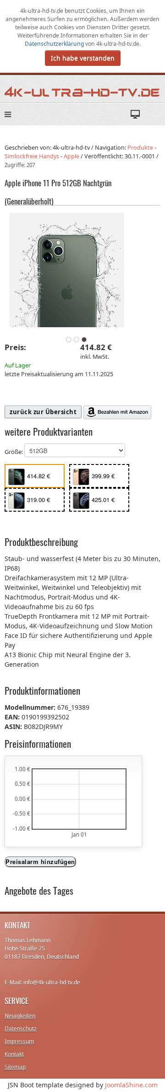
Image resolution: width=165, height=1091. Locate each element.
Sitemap (15, 1067)
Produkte (140, 147)
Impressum (19, 1041)
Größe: (14, 452)
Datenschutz (21, 1028)
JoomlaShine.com (131, 1084)
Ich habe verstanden (83, 58)
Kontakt (14, 1054)
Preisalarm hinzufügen (40, 861)
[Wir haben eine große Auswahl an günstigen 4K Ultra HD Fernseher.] (82, 91)
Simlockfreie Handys (32, 156)
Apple (71, 156)
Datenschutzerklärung (55, 44)
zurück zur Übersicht (43, 412)
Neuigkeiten (20, 1016)
